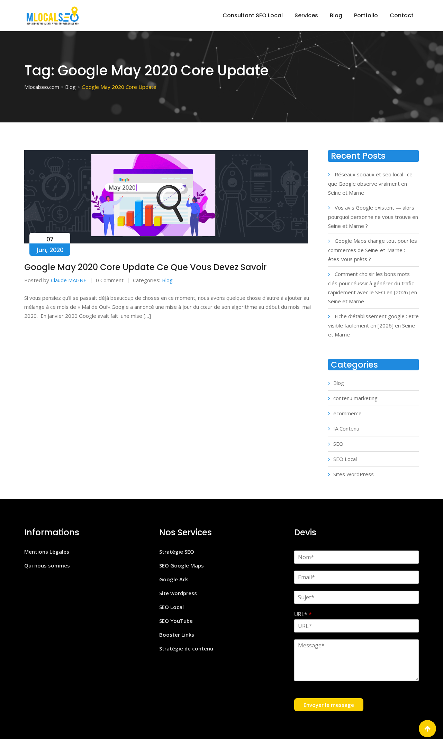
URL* (303, 614)
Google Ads (174, 579)
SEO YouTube (176, 620)
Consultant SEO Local (253, 15)
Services (306, 15)
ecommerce (347, 413)
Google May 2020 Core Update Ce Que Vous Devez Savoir (145, 267)
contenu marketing (355, 398)
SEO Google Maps (181, 565)
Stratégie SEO (176, 551)
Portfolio (366, 15)
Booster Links (176, 634)
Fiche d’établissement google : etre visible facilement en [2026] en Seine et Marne (373, 325)
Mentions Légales (46, 551)
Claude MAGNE (69, 280)
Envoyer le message (329, 704)
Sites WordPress (353, 474)
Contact (402, 15)
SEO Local (345, 458)
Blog (336, 15)
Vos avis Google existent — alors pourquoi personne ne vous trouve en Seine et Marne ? (373, 216)
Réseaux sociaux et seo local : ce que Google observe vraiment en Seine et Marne (370, 183)
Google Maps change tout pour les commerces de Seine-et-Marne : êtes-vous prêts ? (372, 249)
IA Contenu (346, 428)
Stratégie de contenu (186, 648)
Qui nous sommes (47, 565)
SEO (338, 443)
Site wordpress (178, 593)
